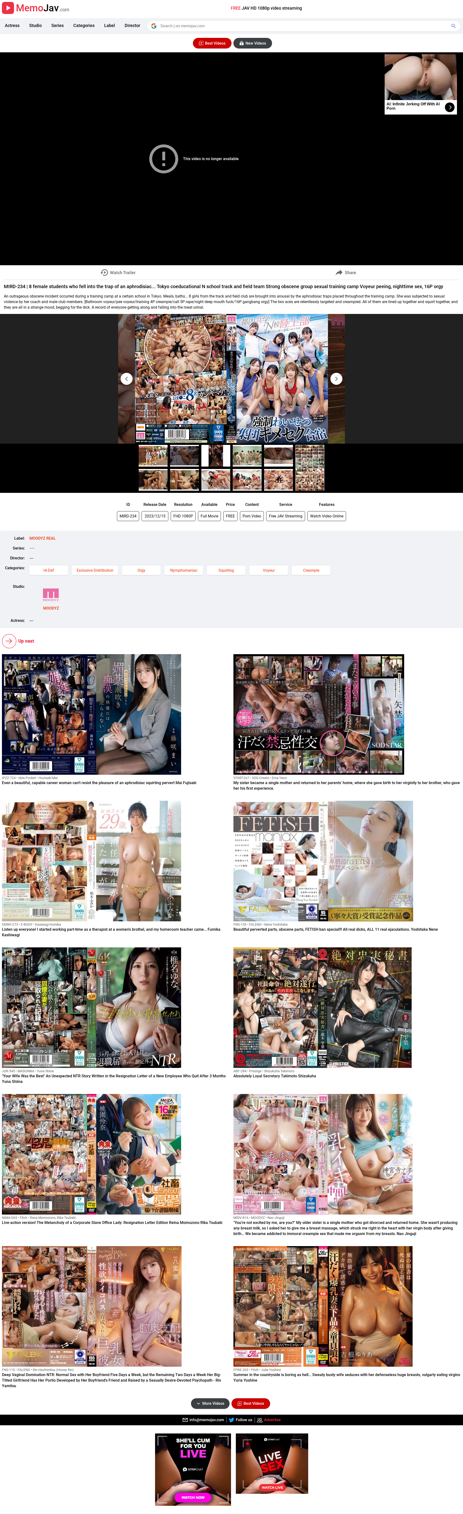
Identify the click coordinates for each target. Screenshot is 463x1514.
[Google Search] (454, 26)
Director (132, 25)
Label (109, 25)
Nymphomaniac (183, 570)
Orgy (141, 570)
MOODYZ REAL (42, 538)
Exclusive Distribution (95, 570)
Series (57, 25)
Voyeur (269, 570)
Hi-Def (48, 570)
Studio (35, 25)
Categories (84, 25)
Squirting (226, 570)
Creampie (311, 570)
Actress (12, 25)
